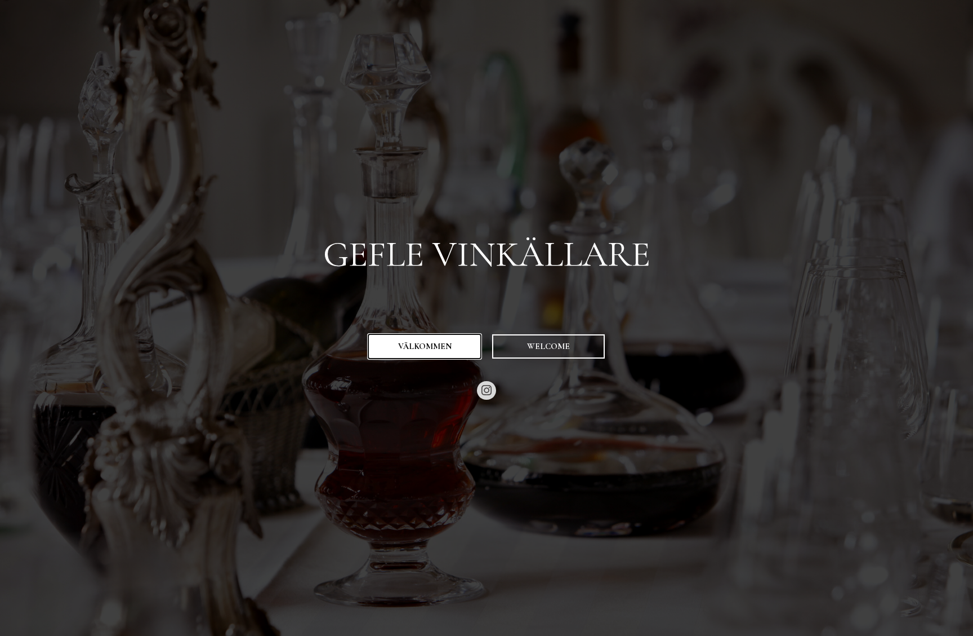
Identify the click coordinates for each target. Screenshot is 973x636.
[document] (486, 318)
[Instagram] (486, 390)
